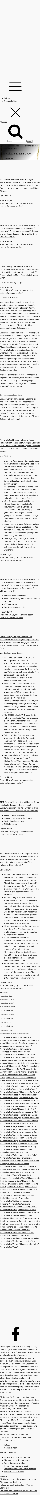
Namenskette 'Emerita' (10, 1175)
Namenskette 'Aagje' (9, 1126)
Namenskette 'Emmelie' (17, 1169)
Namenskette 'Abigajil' (28, 1083)
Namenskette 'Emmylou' (10, 1132)
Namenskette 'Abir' (15, 1069)
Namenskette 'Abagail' (9, 1115)
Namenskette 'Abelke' (9, 1106)
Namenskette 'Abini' (18, 1066)
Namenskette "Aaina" (7, 1003)
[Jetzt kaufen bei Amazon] (15, 177)
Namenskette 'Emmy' (27, 1146)
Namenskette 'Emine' (9, 1155)
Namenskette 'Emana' (15, 1227)
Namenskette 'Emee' (9, 1207)
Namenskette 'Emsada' (10, 1138)
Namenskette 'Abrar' (9, 1054)
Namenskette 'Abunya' (7, 1014)
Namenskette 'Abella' (28, 1106)
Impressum (5, 1437)
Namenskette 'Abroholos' (11, 1057)
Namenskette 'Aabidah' (28, 1129)
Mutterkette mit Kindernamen (17, 1460)
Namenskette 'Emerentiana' (18, 1198)
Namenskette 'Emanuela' (19, 1230)
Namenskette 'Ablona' (9, 1049)
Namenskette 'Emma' (17, 1161)
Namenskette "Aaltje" (29, 1244)
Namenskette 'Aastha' (9, 1037)
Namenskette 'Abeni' (28, 1089)
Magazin (10, 146)
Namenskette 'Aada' (8, 1129)
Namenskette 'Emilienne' (19, 1204)
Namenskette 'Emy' (28, 1138)
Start (2, 146)
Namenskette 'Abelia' (30, 1100)
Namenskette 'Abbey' (29, 1115)
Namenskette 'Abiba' (31, 1080)
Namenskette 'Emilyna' (10, 1149)
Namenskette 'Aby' (16, 1060)
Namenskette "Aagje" (9, 1241)
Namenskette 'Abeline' (29, 1103)
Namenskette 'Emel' (8, 1210)
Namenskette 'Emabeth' (17, 1221)
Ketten (7, 98)
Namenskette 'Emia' (13, 1181)
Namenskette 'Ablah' (6, 1030)
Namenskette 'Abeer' (9, 1098)
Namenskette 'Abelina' (9, 1103)
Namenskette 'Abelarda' (10, 1100)
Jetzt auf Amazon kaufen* (11, 206)
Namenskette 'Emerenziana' (22, 1172)
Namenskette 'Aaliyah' (7, 999)
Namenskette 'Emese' (18, 1178)
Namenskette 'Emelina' (29, 1212)
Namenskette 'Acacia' (15, 1043)
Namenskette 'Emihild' (16, 1184)
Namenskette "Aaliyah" (10, 1244)
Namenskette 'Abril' (26, 1054)
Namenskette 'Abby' (27, 1109)
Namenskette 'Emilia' (16, 1189)
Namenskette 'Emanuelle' (11, 1233)
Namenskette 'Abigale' (9, 1086)
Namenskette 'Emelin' (9, 1212)
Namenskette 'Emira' (28, 1155)
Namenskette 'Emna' (30, 1132)
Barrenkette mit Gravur (14, 1472)
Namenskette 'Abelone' (30, 1086)
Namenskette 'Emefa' (27, 1207)
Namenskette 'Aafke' (27, 1126)
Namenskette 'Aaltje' (9, 1109)
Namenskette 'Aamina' (30, 1092)
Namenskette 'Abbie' (9, 1121)
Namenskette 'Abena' (9, 1089)
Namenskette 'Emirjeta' (10, 1158)
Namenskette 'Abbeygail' (10, 1118)
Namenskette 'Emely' (6, 996)
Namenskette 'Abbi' (30, 1118)
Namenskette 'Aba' (30, 1112)
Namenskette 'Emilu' (9, 1144)
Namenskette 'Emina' (19, 1152)
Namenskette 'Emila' (15, 1187)
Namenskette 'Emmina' (28, 1144)
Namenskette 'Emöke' (9, 1135)
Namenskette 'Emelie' (27, 1210)
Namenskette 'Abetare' (10, 1092)
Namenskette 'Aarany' (22, 1046)
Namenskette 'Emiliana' (20, 1192)
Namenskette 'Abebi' (6, 1022)
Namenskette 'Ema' (18, 1218)
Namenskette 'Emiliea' (9, 1201)
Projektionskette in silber (15, 1463)
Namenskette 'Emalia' (18, 1224)
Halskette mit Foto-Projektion (17, 1457)
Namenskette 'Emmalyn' (18, 1164)
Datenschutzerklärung (21, 1437)
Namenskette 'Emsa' (28, 1135)
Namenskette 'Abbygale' (10, 1112)
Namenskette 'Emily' (9, 1146)
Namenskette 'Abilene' (18, 1063)
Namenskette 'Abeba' (9, 1095)
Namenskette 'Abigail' (9, 1083)
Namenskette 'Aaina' (28, 1123)
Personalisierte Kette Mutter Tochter (20, 1469)
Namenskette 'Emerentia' (11, 1195)
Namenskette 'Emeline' (10, 1215)
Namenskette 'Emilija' (9, 1141)
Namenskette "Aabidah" (10, 1238)
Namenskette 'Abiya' (17, 1072)
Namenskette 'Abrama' (20, 1052)
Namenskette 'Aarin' (18, 1040)
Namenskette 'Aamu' (15, 1078)
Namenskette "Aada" (9, 1247)
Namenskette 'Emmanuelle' (11, 1166)
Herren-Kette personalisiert (16, 1466)
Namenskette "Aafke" (30, 1238)
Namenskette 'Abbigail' (28, 1121)
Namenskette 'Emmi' (28, 1141)
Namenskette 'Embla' (21, 1235)
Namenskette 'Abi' (13, 1080)
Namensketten (10, 101)
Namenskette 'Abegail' (28, 1098)
